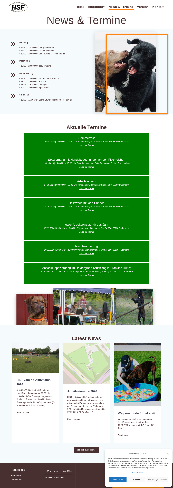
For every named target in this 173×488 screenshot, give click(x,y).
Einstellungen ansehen (157, 479)
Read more (21, 412)
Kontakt (158, 6)
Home (80, 6)
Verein (142, 6)
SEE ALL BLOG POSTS (86, 450)
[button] (168, 453)
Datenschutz (17, 480)
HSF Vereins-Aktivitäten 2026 (33, 382)
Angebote (95, 6)
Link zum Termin (86, 145)
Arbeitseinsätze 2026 (82, 391)
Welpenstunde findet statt (136, 413)
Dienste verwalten (138, 472)
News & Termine (121, 6)
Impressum (16, 475)
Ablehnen (136, 479)
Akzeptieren (118, 479)
